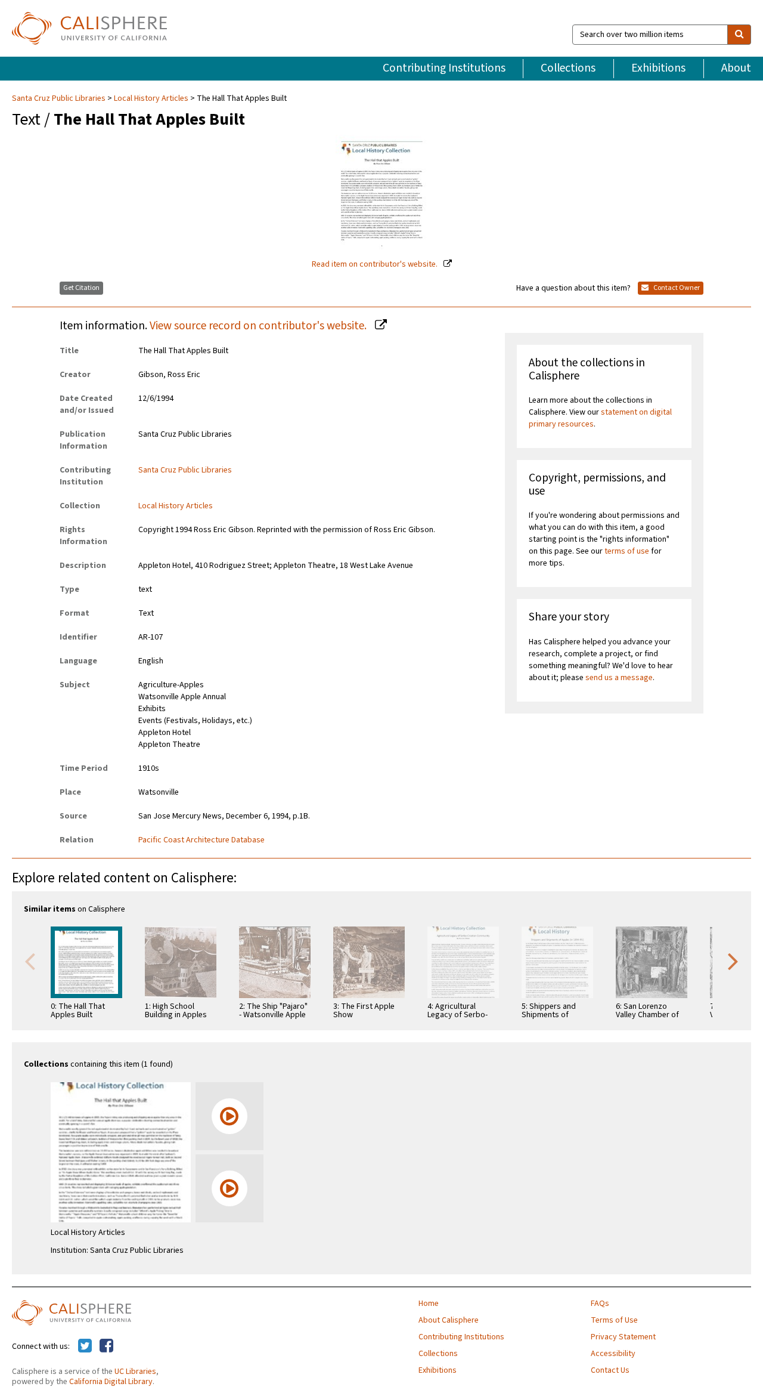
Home (428, 1303)
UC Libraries (135, 1372)
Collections (568, 68)
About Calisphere (448, 1320)
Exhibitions (658, 68)
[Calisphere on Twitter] (85, 1346)
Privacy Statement (623, 1337)
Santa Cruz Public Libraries (59, 98)
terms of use (626, 551)
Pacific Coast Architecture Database (201, 840)
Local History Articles (151, 98)
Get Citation (81, 288)
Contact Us (610, 1370)
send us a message (619, 678)
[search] (739, 34)
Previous (30, 960)
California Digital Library (111, 1382)
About (736, 68)
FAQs (600, 1303)
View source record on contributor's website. (259, 325)
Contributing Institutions (444, 68)
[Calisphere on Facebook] (106, 1346)
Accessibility (613, 1353)
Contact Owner (676, 288)
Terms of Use (614, 1320)
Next (733, 960)
